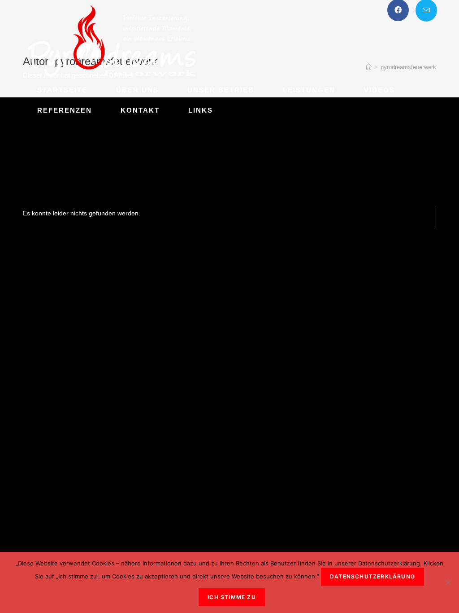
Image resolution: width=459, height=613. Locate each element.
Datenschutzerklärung (372, 576)
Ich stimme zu (232, 597)
